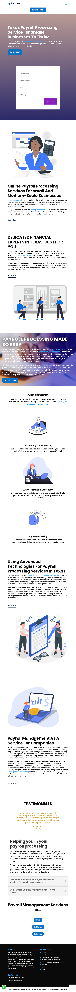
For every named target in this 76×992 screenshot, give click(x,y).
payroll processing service (18, 772)
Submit (50, 101)
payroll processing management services (43, 575)
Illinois (38, 920)
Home (44, 952)
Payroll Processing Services (50, 962)
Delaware (38, 934)
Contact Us (45, 965)
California (38, 927)
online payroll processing (35, 41)
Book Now (15, 52)
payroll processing (25, 255)
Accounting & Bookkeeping (50, 957)
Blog (43, 969)
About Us (45, 955)
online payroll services (38, 210)
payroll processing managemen (47, 402)
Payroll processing (14, 200)
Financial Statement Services (51, 960)
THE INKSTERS (63, 989)
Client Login (38, 10)
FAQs (43, 967)
